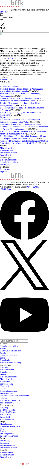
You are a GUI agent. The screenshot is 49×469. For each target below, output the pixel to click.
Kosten (3, 431)
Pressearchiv (5, 443)
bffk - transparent (7, 403)
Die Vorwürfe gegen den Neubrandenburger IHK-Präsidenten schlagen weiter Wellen (20, 120)
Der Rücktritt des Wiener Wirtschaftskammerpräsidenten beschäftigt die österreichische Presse (23, 137)
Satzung (3, 398)
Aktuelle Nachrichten (9, 86)
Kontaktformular (7, 150)
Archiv (10, 58)
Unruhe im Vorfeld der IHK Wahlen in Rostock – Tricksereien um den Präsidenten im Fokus (20, 99)
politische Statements (8, 355)
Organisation (5, 372)
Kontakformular (6, 79)
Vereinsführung (6, 393)
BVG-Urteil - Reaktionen (10, 400)
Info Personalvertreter (9, 436)
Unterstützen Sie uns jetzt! (11, 351)
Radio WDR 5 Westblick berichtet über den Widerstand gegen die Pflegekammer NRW (23, 132)
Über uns (4, 367)
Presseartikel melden (8, 153)
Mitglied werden (7, 148)
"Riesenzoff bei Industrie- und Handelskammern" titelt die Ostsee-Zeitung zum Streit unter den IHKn (24, 142)
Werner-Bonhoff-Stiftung (10, 362)
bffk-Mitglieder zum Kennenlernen (14, 396)
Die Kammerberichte (8, 160)
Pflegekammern (6, 424)
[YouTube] (24, 314)
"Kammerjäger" (6, 386)
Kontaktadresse (6, 452)
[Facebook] (24, 215)
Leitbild (3, 374)
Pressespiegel (5, 117)
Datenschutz (5, 169)
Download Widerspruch (10, 426)
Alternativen (5, 381)
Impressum (4, 171)
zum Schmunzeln (7, 419)
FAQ (2, 429)
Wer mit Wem (5, 414)
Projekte (3, 353)
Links (2, 358)
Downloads (5, 360)
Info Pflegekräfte (7, 433)
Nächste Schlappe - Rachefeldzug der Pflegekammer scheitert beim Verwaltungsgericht (21, 90)
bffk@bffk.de (5, 189)
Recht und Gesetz (7, 410)
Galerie (3, 388)
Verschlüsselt (5, 155)
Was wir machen (7, 370)
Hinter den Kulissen (8, 412)
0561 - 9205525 (34, 187)
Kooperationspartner (8, 391)
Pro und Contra (6, 384)
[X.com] (24, 265)
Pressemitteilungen (7, 445)
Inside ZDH (5, 417)
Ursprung (4, 407)
